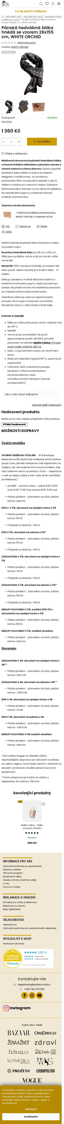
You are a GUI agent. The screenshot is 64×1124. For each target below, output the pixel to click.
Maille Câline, (42, 342)
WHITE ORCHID (19, 47)
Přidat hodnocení (14, 424)
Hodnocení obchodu (13, 943)
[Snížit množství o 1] (4, 141)
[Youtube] (39, 995)
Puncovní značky (11, 886)
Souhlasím (31, 1116)
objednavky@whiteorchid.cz (34, 984)
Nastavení (31, 1109)
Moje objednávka (12, 909)
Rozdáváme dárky (12, 876)
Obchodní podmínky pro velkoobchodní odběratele (29, 928)
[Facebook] (24, 995)
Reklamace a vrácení (14, 906)
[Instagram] (32, 995)
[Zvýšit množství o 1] (19, 141)
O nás (6, 883)
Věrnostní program (13, 873)
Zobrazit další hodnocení (46, 405)
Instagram (20, 1008)
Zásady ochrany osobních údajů (19, 879)
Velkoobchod (10, 924)
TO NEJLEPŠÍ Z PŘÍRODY (31, 11)
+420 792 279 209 (34, 989)
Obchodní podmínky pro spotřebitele (22, 866)
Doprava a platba (12, 869)
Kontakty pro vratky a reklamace (20, 902)
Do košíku (43, 141)
